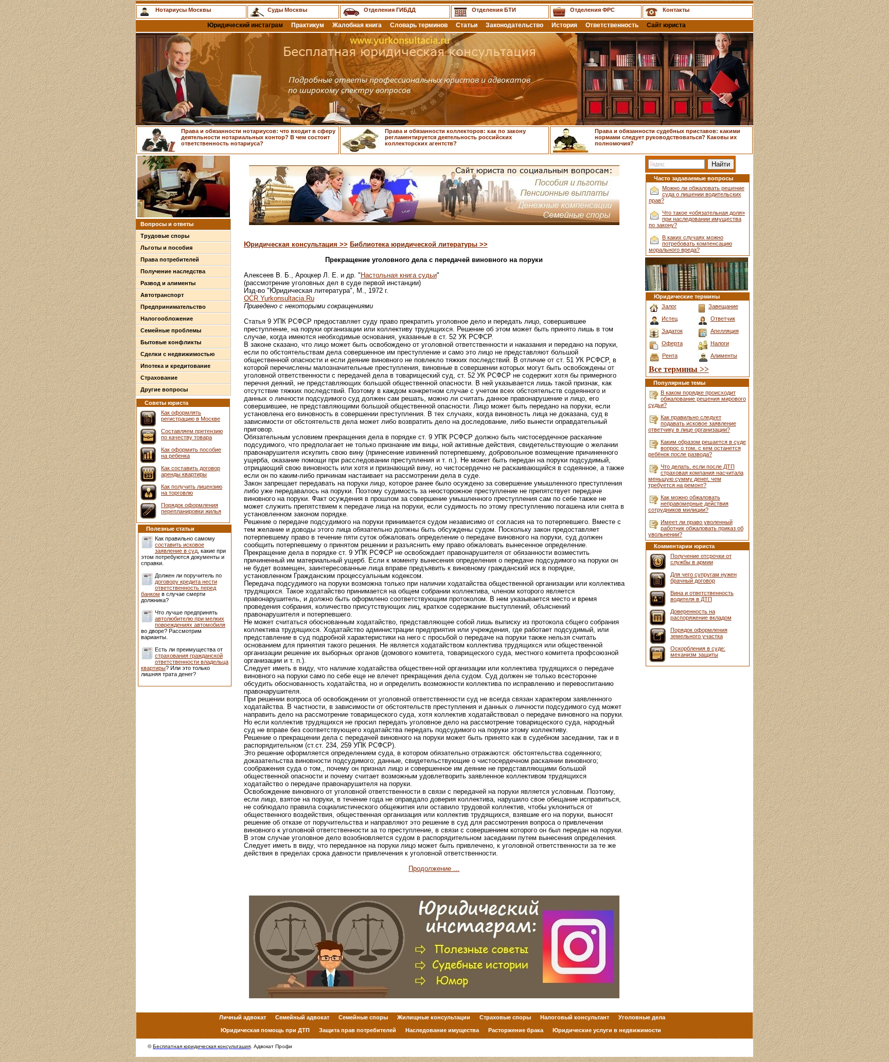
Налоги (719, 343)
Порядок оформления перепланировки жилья (191, 508)
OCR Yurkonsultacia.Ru (279, 298)
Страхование (158, 378)
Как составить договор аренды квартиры (190, 471)
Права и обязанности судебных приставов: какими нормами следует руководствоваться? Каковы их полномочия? (667, 137)
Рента (670, 355)
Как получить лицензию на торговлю (191, 489)
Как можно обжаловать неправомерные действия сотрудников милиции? (688, 503)
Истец (670, 318)
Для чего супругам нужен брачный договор (703, 577)
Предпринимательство (173, 307)
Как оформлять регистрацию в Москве (190, 415)
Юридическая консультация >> (296, 244)
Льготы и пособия (166, 248)
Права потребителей (169, 259)
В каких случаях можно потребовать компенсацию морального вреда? (690, 243)
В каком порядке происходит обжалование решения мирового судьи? (697, 398)
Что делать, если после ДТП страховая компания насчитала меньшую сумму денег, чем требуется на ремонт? (695, 475)
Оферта (672, 343)
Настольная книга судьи (399, 275)
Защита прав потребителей (357, 1030)
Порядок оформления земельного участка (698, 633)
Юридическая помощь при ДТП (265, 1030)
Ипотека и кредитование (175, 366)
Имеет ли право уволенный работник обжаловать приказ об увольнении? (695, 528)
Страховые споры (505, 1017)
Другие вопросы (164, 389)
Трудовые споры (164, 236)
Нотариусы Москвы (183, 10)
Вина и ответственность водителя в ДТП (702, 596)
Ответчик (722, 318)
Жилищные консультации (433, 1017)
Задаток (672, 331)
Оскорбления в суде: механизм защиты (697, 651)
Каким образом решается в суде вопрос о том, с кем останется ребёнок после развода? (697, 448)
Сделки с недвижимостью (177, 354)
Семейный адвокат (302, 1017)
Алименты (723, 355)
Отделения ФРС (592, 10)
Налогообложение (166, 318)
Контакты (676, 10)
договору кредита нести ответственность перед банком (179, 588)
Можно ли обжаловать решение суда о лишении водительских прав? (696, 194)
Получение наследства (172, 271)
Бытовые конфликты (170, 342)
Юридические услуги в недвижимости (607, 1030)
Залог (669, 306)
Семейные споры (363, 1017)
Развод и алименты (167, 283)
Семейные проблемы (170, 330)
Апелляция (724, 331)
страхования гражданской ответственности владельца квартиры (184, 662)
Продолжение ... (433, 868)
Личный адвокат (242, 1017)
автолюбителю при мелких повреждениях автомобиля (190, 622)
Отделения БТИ (494, 10)
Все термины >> (679, 369)
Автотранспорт (162, 295)
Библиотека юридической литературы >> (419, 244)
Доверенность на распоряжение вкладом (701, 614)
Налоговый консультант (574, 1017)
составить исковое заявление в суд (179, 548)
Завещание (723, 306)
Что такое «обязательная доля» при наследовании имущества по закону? (697, 219)
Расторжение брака (515, 1030)
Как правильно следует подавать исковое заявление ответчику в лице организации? (692, 423)
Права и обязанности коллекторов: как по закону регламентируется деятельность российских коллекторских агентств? (455, 137)
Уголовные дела (641, 1017)
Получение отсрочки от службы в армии (701, 559)
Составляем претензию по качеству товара (192, 434)
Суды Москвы (287, 10)
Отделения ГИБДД (390, 10)
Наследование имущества (442, 1030)
